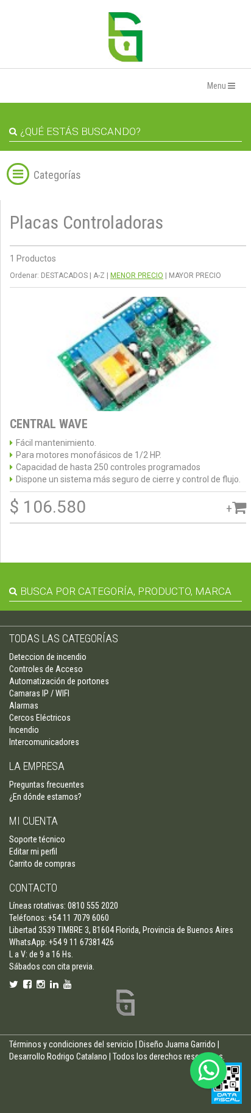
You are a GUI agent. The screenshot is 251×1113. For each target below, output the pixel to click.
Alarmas (23, 705)
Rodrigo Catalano (77, 1056)
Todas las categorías (63, 638)
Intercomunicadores (44, 742)
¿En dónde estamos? (45, 797)
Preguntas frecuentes (46, 784)
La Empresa (37, 766)
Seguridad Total (125, 37)
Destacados (64, 275)
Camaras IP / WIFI (39, 693)
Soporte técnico (37, 839)
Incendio (24, 730)
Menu (217, 86)
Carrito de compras (42, 864)
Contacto (33, 887)
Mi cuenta (33, 820)
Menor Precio (136, 275)
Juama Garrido (190, 1044)
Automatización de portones (59, 681)
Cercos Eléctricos (40, 718)
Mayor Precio (195, 275)
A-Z (99, 275)
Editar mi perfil (33, 851)
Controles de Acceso (46, 669)
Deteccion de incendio (48, 657)
